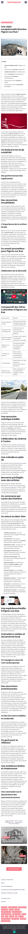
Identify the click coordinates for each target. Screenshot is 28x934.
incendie (17, 909)
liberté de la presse (6, 911)
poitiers (12, 916)
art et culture (18, 820)
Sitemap (3, 901)
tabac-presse (15, 918)
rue (16, 916)
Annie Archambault (10, 487)
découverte (4, 909)
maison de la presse (6, 914)
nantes (24, 914)
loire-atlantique (17, 911)
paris (6, 916)
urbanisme (23, 918)
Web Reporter (14, 2)
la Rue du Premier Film (17, 445)
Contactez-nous (5, 898)
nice (2, 916)
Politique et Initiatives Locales (9, 893)
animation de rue (9, 820)
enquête (11, 909)
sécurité (21, 916)
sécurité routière (5, 918)
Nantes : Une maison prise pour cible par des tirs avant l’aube (12, 841)
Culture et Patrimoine (6, 22)
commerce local (13, 907)
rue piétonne (16, 506)
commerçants (22, 907)
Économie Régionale (6, 886)
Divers (3, 883)
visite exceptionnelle (14, 823)
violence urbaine (5, 921)
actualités (4, 907)
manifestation (16, 914)
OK (14, 932)
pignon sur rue (18, 822)
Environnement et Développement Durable (13, 889)
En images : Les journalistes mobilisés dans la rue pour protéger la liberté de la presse (15, 860)
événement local (9, 822)
